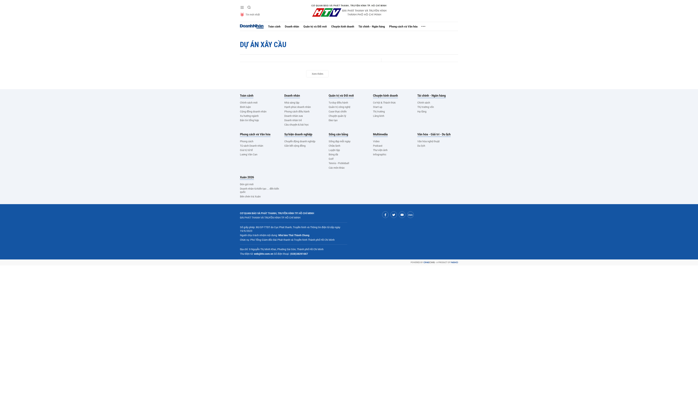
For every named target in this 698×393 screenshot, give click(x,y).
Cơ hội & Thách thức (384, 102)
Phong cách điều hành (297, 111)
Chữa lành (334, 145)
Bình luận (245, 107)
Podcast (377, 145)
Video (376, 141)
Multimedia (380, 134)
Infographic (379, 154)
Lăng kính (378, 116)
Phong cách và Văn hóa (403, 26)
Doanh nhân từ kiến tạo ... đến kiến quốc (259, 190)
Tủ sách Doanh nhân (251, 145)
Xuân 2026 (247, 177)
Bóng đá (333, 154)
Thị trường (379, 111)
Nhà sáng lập (291, 102)
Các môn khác (337, 167)
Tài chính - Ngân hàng (371, 26)
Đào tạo (333, 120)
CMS (429, 262)
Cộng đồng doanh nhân (253, 111)
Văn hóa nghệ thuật (428, 141)
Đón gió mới (247, 184)
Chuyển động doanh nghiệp (299, 141)
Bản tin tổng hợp (249, 120)
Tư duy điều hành (338, 102)
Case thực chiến (338, 111)
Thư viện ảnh (380, 150)
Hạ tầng (421, 111)
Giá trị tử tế (246, 150)
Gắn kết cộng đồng (295, 145)
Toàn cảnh (274, 26)
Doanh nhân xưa (293, 116)
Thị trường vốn (425, 107)
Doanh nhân (292, 26)
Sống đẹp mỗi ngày (339, 141)
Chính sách (423, 102)
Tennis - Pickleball (339, 163)
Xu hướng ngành (249, 116)
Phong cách (246, 141)
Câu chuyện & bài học (296, 124)
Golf (331, 158)
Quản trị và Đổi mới (315, 26)
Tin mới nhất (253, 14)
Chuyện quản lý (337, 116)
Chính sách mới (249, 102)
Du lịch (421, 145)
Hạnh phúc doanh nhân (297, 107)
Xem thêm (317, 74)
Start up (377, 107)
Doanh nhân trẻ (293, 120)
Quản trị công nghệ (339, 107)
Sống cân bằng (338, 134)
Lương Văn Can (248, 154)
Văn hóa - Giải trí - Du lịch (434, 134)
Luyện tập (334, 150)
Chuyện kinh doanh (342, 26)
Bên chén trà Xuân (250, 196)
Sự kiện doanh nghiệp (298, 134)
